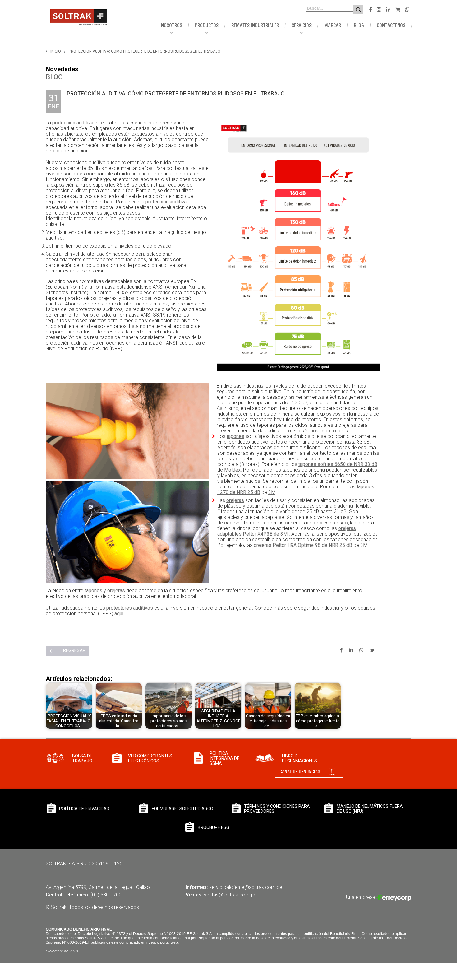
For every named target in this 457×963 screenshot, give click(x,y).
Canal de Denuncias (299, 772)
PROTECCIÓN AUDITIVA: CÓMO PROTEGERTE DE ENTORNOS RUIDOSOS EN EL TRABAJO (144, 51)
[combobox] (321, 8)
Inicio (55, 51)
